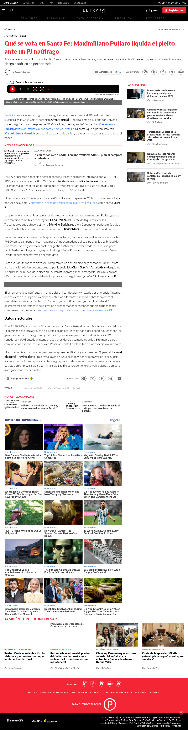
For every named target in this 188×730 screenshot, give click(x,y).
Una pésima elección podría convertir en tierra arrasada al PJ (74, 310)
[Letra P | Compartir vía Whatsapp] (145, 71)
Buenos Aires (60, 692)
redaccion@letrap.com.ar (169, 722)
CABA (73, 692)
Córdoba (109, 692)
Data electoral (91, 18)
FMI (51, 2)
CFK (42, 2)
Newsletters (155, 18)
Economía (45, 692)
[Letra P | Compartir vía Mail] (180, 71)
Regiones (29, 18)
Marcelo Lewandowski (19, 133)
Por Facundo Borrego (21, 72)
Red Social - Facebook (92, 683)
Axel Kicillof (80, 2)
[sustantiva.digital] (50, 721)
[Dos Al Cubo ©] (15, 721)
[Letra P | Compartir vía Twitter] (154, 71)
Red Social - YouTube (109, 683)
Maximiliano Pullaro (34, 388)
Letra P (11, 29)
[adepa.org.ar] (37, 721)
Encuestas (124, 18)
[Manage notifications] (181, 712)
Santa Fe (9, 115)
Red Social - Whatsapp (118, 683)
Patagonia (140, 692)
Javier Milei (28, 2)
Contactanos (72, 684)
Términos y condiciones (147, 725)
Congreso (154, 692)
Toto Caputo (63, 2)
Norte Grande (124, 692)
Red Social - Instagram (101, 683)
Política (32, 692)
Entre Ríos (95, 692)
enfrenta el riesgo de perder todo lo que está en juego (64, 203)
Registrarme (176, 10)
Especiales (57, 18)
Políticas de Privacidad (170, 725)
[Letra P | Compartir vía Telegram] (171, 71)
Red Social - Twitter (84, 683)
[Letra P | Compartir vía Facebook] (163, 71)
